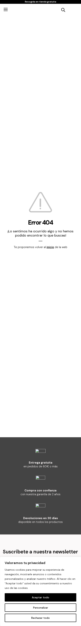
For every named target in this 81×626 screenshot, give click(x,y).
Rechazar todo (40, 618)
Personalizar (40, 607)
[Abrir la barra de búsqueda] (63, 9)
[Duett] (34, 9)
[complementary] (40, 591)
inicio (50, 247)
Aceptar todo (40, 597)
